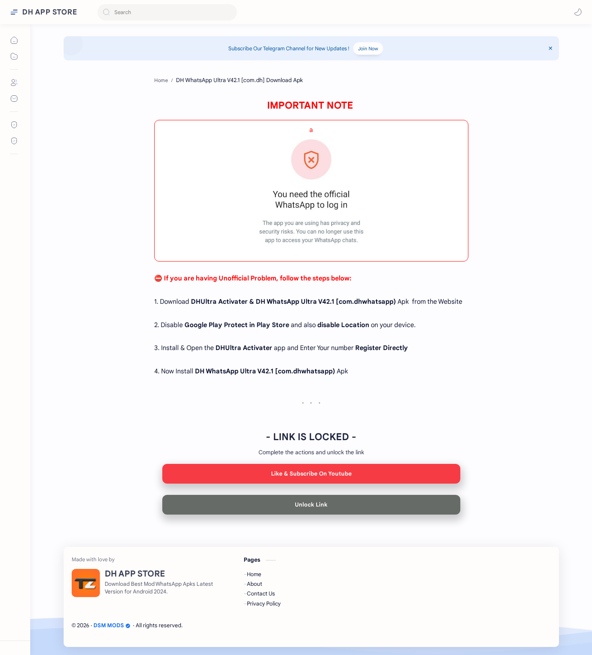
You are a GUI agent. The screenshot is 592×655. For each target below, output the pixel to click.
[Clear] (229, 12)
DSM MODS (108, 625)
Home (254, 574)
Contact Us (261, 593)
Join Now (368, 48)
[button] (578, 12)
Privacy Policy (264, 603)
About (254, 584)
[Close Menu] (550, 48)
